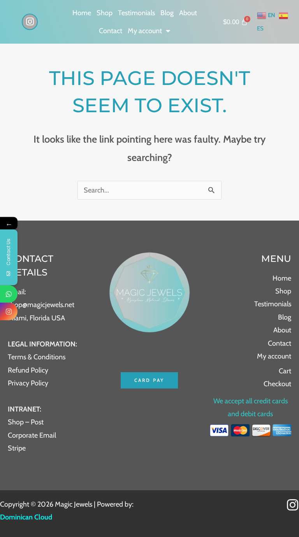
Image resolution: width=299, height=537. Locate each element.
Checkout (277, 384)
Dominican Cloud (26, 517)
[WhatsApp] (9, 294)
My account (145, 30)
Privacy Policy (28, 383)
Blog (167, 13)
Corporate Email (32, 435)
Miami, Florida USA (36, 318)
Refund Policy (28, 370)
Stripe (17, 448)
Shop (105, 13)
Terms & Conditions (36, 357)
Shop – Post (26, 422)
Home (81, 13)
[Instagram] (292, 504)
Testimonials (136, 13)
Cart (285, 371)
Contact (110, 30)
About (188, 13)
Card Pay (149, 380)
